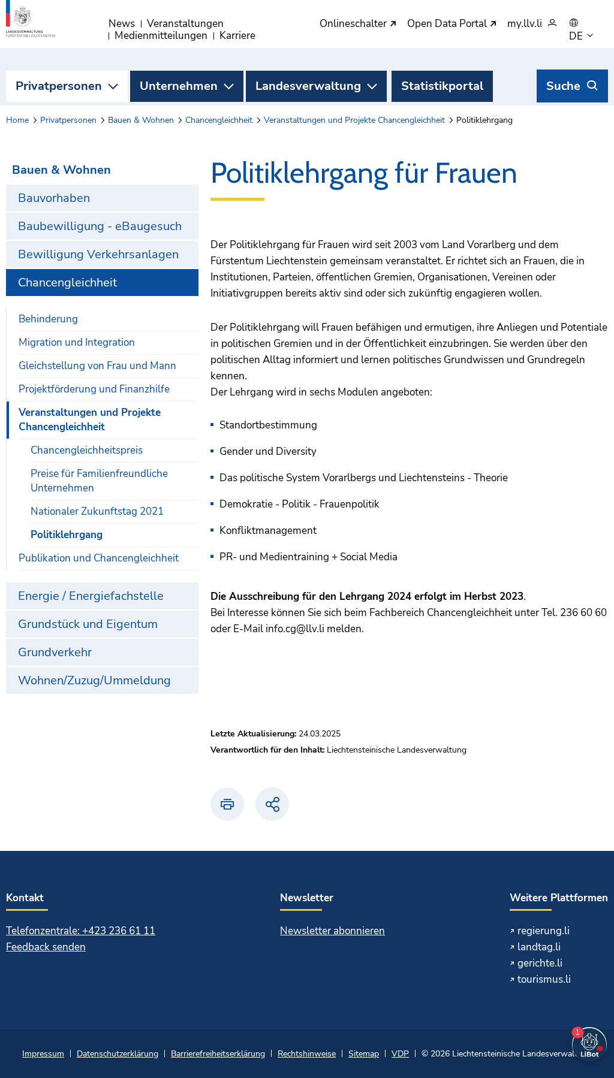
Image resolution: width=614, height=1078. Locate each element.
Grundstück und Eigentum (88, 624)
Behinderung (48, 319)
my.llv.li (524, 24)
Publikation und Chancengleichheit (99, 558)
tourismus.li (544, 979)
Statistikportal (442, 86)
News (122, 24)
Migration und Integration (77, 342)
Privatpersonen (59, 86)
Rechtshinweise (307, 1053)
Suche (563, 86)
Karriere (237, 36)
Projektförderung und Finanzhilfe (94, 389)
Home (17, 120)
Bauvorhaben (54, 198)
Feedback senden (46, 947)
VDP (400, 1053)
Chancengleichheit (218, 120)
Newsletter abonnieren (332, 931)
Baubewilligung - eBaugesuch (100, 226)
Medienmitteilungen (161, 36)
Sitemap (363, 1053)
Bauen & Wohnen (141, 120)
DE (577, 36)
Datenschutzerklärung (117, 1053)
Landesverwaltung (308, 86)
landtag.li (539, 947)
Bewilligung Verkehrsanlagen (98, 254)
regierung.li (543, 931)
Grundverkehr (55, 652)
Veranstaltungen (185, 24)
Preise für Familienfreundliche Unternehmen (99, 481)
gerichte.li (539, 963)
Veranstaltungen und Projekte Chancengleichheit (354, 120)
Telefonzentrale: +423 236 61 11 (80, 931)
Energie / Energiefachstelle (91, 596)
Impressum (43, 1053)
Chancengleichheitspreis (87, 450)
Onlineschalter (354, 24)
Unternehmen (179, 86)
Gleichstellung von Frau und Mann (97, 366)
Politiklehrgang (67, 535)
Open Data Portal (448, 24)
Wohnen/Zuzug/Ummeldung (94, 680)
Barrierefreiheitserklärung (218, 1053)
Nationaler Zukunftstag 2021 (97, 511)
